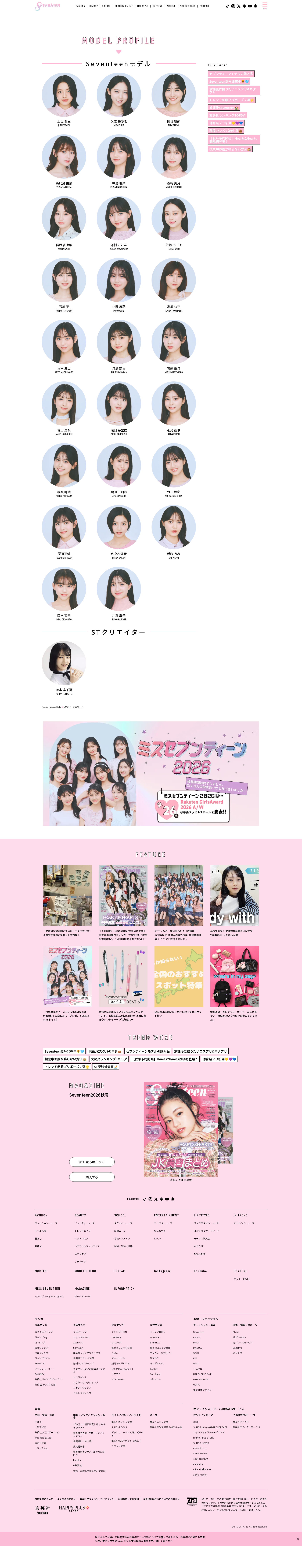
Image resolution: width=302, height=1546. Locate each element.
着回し (38, 1238)
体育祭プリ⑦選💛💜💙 (226, 123)
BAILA (196, 1342)
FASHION (80, 6)
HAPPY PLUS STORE (203, 1437)
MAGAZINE (82, 1289)
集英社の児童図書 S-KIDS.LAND (166, 1427)
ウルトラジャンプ (82, 1393)
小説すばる (40, 1427)
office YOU (155, 1379)
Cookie (153, 1368)
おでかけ (198, 1246)
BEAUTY (93, 6)
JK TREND (158, 6)
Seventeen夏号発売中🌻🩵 (229, 81)
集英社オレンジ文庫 (122, 1422)
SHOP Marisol (200, 1453)
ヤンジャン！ (80, 1377)
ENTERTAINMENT (124, 6)
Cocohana (155, 1374)
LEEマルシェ (199, 1448)
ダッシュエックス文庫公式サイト (127, 1434)
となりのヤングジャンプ (85, 1382)
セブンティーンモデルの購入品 (231, 73)
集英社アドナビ (241, 1422)
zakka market (200, 1474)
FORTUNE (205, 6)
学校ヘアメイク (122, 1238)
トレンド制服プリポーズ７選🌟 (231, 100)
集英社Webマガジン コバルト (127, 1441)
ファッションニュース (46, 1223)
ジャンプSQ (41, 1337)
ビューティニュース (85, 1223)
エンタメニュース (163, 1223)
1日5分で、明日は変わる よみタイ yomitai (89, 1426)
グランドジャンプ (82, 1387)
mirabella (198, 1464)
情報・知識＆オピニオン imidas (89, 1470)
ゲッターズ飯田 (241, 1279)
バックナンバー (83, 1296)
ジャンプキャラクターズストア (209, 1432)
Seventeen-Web (51, 707)
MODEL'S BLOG (187, 6)
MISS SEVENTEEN (47, 1289)
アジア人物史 (41, 1448)
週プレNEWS (239, 1337)
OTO (195, 1422)
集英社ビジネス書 (82, 1441)
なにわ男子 (160, 1230)
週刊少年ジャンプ (44, 1331)
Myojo (236, 1331)
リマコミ (116, 1374)
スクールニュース (123, 1223)
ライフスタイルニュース (206, 1223)
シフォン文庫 (118, 1446)
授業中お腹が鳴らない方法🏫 (230, 149)
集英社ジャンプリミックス (48, 1379)
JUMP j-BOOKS (119, 1427)
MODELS (171, 6)
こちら (169, 1541)
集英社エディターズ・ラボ (246, 1427)
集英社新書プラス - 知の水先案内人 (89, 1453)
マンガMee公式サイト (123, 1368)
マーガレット (118, 1358)
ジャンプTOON (42, 1358)
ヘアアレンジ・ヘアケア (87, 1246)
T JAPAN (197, 1368)
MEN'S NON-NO (201, 1379)
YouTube (200, 1271)
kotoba (77, 1460)
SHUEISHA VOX (201, 1443)
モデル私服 (40, 1230)
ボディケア (80, 1261)
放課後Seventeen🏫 (224, 107)
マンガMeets (118, 1379)
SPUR (196, 1353)
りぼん (115, 1353)
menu (265, 9)
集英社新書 (79, 1446)
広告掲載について (44, 1499)
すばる (38, 1422)
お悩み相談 (199, 1254)
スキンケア (80, 1254)
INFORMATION (124, 1289)
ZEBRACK (39, 1363)
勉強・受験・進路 (123, 1246)
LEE (195, 1358)
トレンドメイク (83, 1230)
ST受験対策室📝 (105, 1066)
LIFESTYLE (142, 6)
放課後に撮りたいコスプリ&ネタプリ (232, 90)
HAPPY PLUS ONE (202, 1374)
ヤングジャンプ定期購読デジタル (89, 1370)
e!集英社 (77, 1465)
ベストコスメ (81, 1238)
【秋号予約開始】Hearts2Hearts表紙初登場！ (233, 140)
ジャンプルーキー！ (45, 1368)
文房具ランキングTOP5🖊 (227, 115)
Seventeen (198, 1331)
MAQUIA (197, 1347)
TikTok (119, 1271)
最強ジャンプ (41, 1347)
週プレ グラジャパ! (242, 1342)
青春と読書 (40, 1443)
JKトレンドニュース (244, 1223)
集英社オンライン (202, 1389)
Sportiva (237, 1347)
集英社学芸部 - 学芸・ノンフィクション (89, 1434)
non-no (196, 1337)
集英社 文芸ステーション (47, 1432)
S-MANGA (40, 1374)
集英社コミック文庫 (45, 1384)
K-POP (157, 1238)
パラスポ (237, 1353)
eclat (195, 1363)
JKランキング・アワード (206, 1230)
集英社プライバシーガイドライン (97, 1499)
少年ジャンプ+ (42, 1353)
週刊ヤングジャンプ (83, 1363)
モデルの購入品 (202, 1238)
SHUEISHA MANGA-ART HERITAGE (210, 1427)
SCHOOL (106, 6)
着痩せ (38, 1246)
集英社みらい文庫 (159, 1422)
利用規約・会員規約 (128, 1499)
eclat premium (200, 1458)
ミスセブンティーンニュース (49, 1296)
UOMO (196, 1384)
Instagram (162, 1271)
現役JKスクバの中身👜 (225, 130)
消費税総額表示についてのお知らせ (161, 1499)
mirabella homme (202, 1469)
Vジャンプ (40, 1342)
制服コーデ (120, 1230)
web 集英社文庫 (43, 1437)
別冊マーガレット (121, 1363)
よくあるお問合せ (66, 1499)
